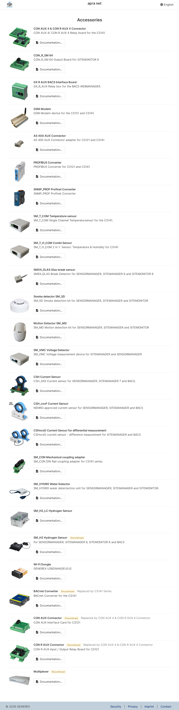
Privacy (133, 706)
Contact (166, 706)
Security (115, 706)
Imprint (149, 706)
